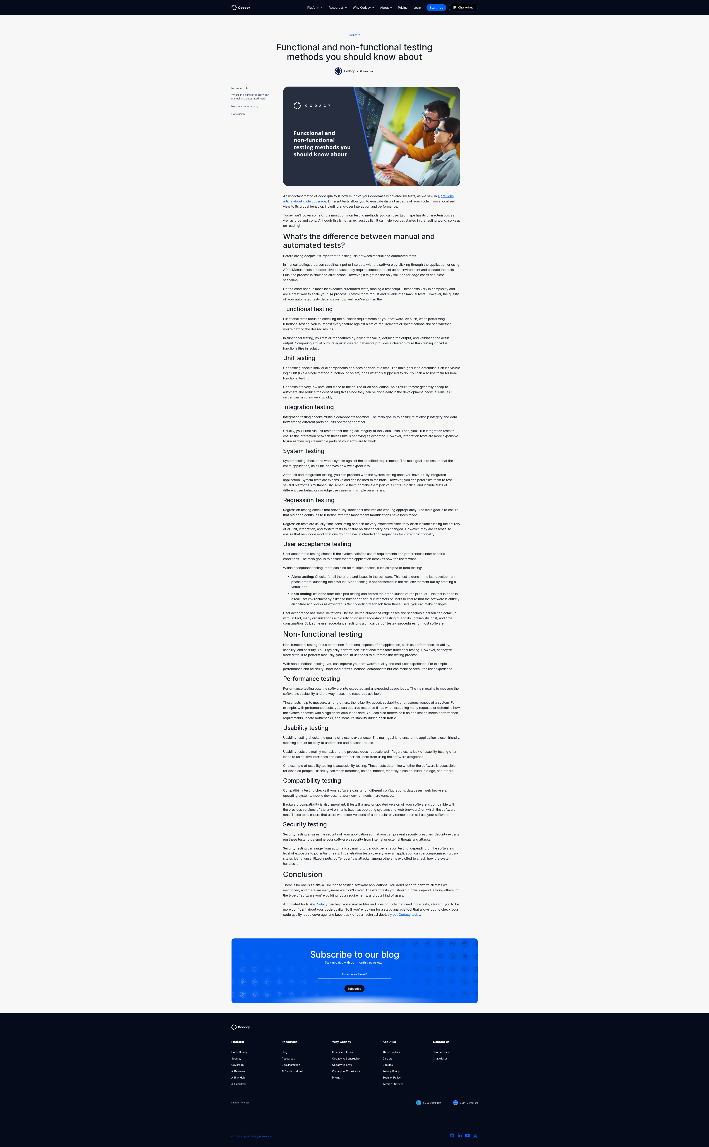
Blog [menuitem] (284, 1052)
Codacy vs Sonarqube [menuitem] (346, 1058)
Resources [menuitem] (336, 7)
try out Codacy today (404, 914)
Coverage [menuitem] (237, 1064)
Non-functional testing (244, 106)
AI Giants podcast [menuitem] (292, 1071)
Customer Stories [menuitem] (342, 1052)
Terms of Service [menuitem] (393, 1084)
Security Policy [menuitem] (392, 1077)
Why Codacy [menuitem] (362, 7)
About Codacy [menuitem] (391, 1052)
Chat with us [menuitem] (440, 1058)
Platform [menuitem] (313, 7)
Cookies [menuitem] (388, 1064)
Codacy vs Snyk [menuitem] (342, 1064)
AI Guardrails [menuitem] (238, 1084)
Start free (436, 7)
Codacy (349, 71)
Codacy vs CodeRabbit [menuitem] (346, 1071)
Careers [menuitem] (387, 1058)
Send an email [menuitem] (441, 1052)
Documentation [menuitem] (291, 1064)
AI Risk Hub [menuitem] (238, 1077)
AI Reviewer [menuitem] (238, 1071)
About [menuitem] (384, 7)
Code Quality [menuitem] (239, 1052)
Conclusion (238, 114)
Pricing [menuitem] (402, 7)
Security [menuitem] (236, 1058)
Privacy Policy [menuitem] (391, 1071)
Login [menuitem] (417, 7)
